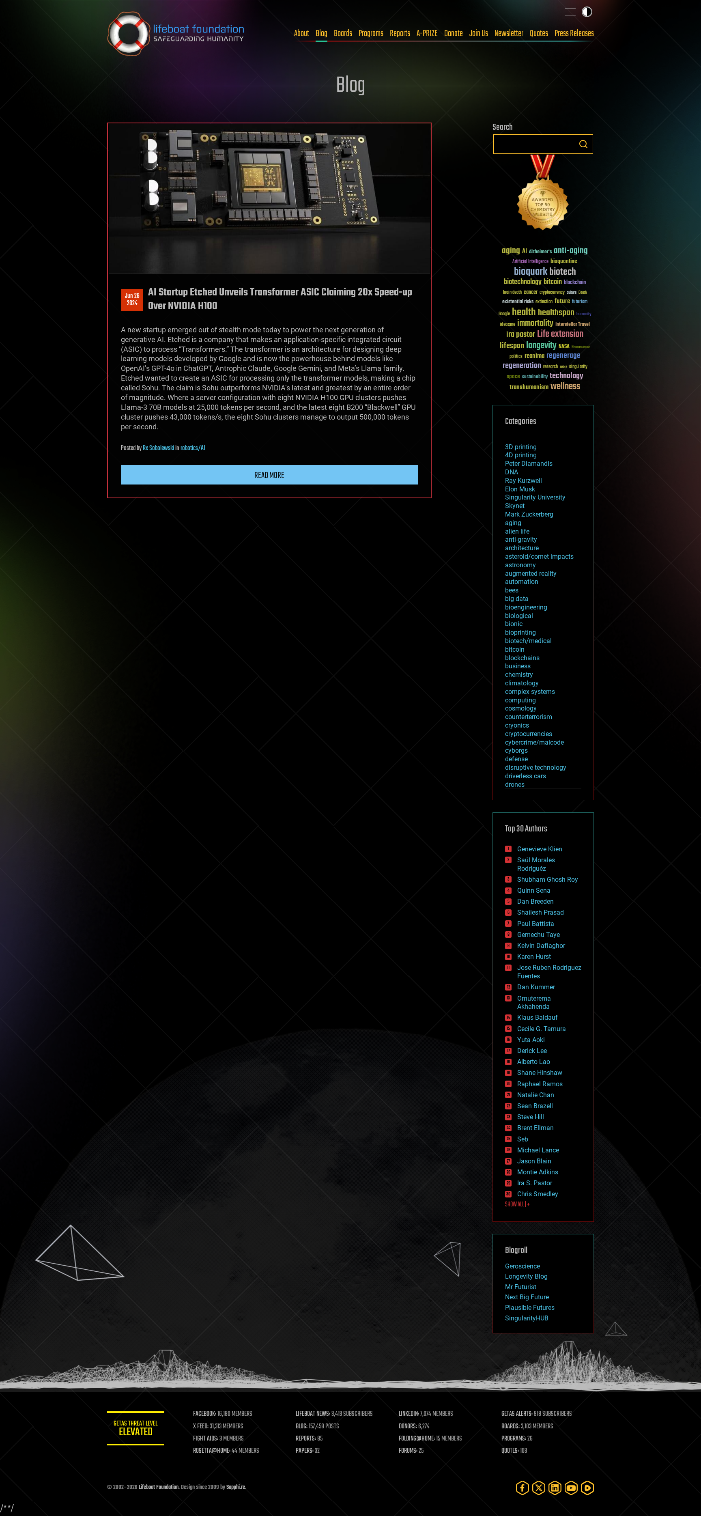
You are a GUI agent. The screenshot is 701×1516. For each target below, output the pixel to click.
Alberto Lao (533, 1062)
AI (524, 252)
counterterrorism (528, 717)
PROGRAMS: (513, 1439)
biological (519, 616)
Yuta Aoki (531, 1040)
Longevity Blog (526, 1276)
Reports (400, 34)
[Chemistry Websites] (543, 194)
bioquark (530, 272)
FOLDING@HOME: (417, 1439)
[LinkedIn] (554, 1488)
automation (521, 582)
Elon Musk (520, 489)
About (301, 34)
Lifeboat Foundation (158, 1487)
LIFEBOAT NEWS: (313, 1414)
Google (504, 314)
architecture (522, 548)
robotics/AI (193, 448)
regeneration (522, 365)
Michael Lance (538, 1150)
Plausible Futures (530, 1307)
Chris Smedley (537, 1194)
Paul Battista (535, 924)
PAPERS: (305, 1451)
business (518, 666)
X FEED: (201, 1426)
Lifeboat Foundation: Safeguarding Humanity (176, 33)
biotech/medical (528, 641)
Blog (321, 34)
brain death (512, 292)
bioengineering (526, 607)
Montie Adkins (537, 1172)
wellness (565, 386)
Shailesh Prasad (540, 912)
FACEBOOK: (204, 1414)
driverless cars (525, 776)
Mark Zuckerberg (529, 514)
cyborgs (516, 750)
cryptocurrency (552, 292)
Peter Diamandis (529, 463)
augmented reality (531, 573)
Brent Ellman (535, 1128)
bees (511, 590)
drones (515, 784)
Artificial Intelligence (530, 262)
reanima (534, 356)
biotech (562, 272)
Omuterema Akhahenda (534, 1003)
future (562, 301)
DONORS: (408, 1426)
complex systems (530, 692)
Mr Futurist (520, 1287)
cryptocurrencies (528, 734)
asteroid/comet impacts (539, 556)
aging (511, 251)
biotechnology (523, 282)
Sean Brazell (535, 1106)
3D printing (521, 447)
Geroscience (522, 1266)
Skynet (515, 506)
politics (516, 357)
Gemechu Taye (538, 935)
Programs (371, 34)
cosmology (521, 708)
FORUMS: (408, 1451)
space (513, 376)
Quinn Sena (533, 890)
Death (582, 293)
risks (563, 366)
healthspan (556, 313)
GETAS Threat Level (135, 1430)
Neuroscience (581, 347)
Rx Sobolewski (158, 448)
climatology (522, 683)
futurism (579, 302)
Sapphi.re (235, 1487)
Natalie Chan (535, 1095)
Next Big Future (527, 1297)
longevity (541, 345)
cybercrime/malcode (534, 742)
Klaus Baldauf (537, 1017)
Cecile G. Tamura (541, 1029)
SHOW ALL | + (517, 1204)
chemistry (519, 674)
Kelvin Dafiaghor (541, 946)
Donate (453, 34)
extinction (544, 302)
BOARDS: (510, 1426)
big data (517, 599)
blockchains (522, 658)
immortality (535, 323)
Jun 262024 (132, 300)
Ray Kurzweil (523, 481)
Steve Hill (530, 1117)
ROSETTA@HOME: (211, 1451)
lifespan (512, 346)
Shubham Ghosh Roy (547, 879)
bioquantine (563, 261)
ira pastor (520, 334)
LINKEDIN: (409, 1414)
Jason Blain (534, 1161)
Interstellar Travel (572, 325)
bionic (514, 624)
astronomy (520, 565)
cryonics (517, 725)
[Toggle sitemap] (570, 11)
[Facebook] (522, 1488)
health (524, 313)
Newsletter (509, 34)
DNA (511, 472)
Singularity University (535, 497)
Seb (522, 1139)
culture (571, 293)
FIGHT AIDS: (205, 1439)
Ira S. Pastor (534, 1183)
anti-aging (571, 251)
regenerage (563, 355)
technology (566, 376)
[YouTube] (571, 1488)
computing (520, 700)
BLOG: (301, 1426)
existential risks (517, 302)
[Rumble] (587, 1488)
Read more (269, 475)
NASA (564, 347)
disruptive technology (535, 767)
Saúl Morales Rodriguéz (536, 864)
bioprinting (520, 632)
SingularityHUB (526, 1318)
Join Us (478, 34)
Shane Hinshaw (539, 1073)
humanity (583, 314)
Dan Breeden (535, 901)
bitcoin (553, 282)
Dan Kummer (536, 987)
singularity (578, 367)
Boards (343, 34)
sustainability (535, 377)
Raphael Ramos (540, 1084)
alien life (517, 531)
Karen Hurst (534, 956)
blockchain (575, 283)
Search (583, 144)
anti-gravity (521, 539)
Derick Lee (532, 1051)
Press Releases (574, 34)
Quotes (539, 34)
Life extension (560, 334)
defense (516, 759)
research (550, 367)
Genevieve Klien (539, 849)
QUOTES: (510, 1451)
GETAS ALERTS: (517, 1414)
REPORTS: (306, 1439)
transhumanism (529, 387)
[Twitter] (538, 1488)
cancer (531, 292)
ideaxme (507, 325)
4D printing (521, 455)
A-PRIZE (427, 34)
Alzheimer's (540, 252)
